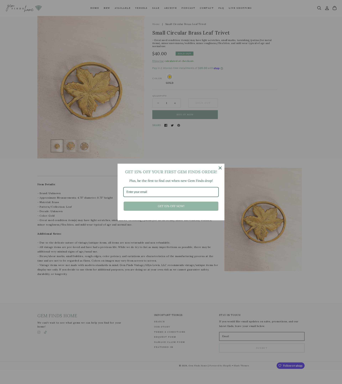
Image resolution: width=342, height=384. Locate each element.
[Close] (220, 168)
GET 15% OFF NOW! (171, 206)
